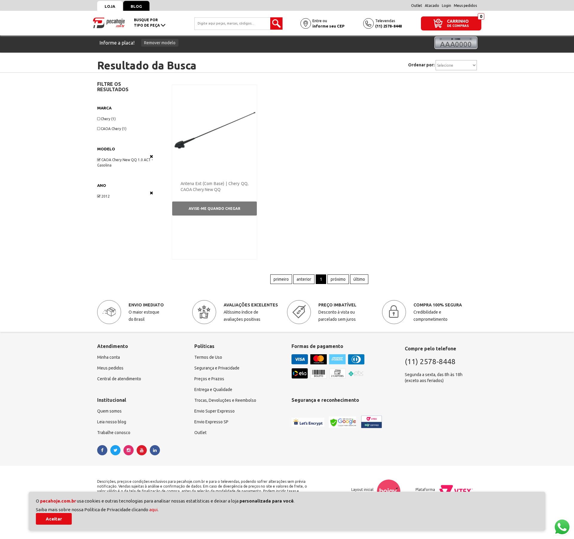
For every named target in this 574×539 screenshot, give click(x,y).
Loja (110, 6)
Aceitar (54, 518)
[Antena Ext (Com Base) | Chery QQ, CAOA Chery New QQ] (214, 129)
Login (446, 5)
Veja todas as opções (151, 156)
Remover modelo (159, 42)
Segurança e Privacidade (216, 368)
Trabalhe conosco (113, 432)
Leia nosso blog (111, 421)
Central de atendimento (119, 378)
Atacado (432, 5)
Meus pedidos (465, 5)
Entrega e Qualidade (213, 389)
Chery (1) (108, 119)
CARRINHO (458, 21)
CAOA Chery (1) (113, 129)
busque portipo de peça (147, 22)
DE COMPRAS (458, 26)
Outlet (416, 5)
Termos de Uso (208, 357)
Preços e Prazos (209, 378)
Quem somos (109, 411)
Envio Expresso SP (211, 421)
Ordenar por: (421, 65)
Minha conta (108, 357)
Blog (136, 6)
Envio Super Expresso (214, 411)
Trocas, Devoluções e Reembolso (225, 400)
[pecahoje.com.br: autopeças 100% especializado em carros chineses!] (109, 22)
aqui (153, 509)
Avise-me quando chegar (214, 208)
